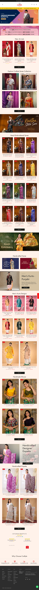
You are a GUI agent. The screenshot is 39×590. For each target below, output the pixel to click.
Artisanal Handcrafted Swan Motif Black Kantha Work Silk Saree (7, 155)
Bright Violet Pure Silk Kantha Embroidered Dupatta (10, 494)
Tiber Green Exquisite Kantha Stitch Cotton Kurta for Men (19, 336)
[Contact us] (37, 587)
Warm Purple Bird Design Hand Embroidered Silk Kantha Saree (19, 200)
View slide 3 (19, 22)
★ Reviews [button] (38, 296)
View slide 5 (25, 22)
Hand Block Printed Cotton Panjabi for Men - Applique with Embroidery (7, 313)
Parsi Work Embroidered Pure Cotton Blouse (10, 404)
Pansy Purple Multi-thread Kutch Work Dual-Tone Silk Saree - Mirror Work (7, 200)
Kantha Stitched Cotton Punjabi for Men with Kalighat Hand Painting (31, 313)
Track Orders (4, 576)
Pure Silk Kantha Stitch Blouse (10, 434)
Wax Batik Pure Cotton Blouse (28, 434)
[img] (19, 535)
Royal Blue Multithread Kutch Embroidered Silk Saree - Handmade (31, 223)
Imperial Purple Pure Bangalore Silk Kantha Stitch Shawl (28, 494)
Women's (3, 573)
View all (19, 67)
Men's (3, 574)
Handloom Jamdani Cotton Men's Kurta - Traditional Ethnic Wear (19, 313)
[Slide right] (36, 1)
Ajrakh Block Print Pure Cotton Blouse (28, 404)
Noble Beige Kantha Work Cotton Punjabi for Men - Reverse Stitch (28, 367)
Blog (14, 583)
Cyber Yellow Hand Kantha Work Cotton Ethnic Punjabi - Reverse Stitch (10, 367)
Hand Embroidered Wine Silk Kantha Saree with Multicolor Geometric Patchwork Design (19, 155)
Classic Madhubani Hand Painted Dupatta (28, 523)
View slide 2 (17, 22)
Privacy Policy (10, 580)
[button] (32, 4)
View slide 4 (22, 22)
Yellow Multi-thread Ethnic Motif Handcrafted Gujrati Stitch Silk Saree (31, 177)
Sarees (3, 571)
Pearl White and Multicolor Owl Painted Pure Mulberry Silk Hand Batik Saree (19, 59)
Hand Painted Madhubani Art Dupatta (10, 523)
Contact (3, 579)
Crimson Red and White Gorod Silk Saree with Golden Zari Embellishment (7, 59)
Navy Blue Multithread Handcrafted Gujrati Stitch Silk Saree (19, 177)
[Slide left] (3, 1)
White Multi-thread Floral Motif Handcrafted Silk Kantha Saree (31, 200)
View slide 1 (14, 22)
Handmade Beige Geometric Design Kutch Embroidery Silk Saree (7, 177)
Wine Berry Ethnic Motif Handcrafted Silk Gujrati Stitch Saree (19, 223)
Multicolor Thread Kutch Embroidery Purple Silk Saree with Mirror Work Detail (31, 155)
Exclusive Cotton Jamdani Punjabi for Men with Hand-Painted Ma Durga (31, 59)
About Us (3, 577)
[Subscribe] (36, 572)
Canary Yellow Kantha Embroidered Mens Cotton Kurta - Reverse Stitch (31, 336)
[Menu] (3, 4)
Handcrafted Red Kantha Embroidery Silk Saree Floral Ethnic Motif (7, 223)
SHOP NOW (25, 287)
